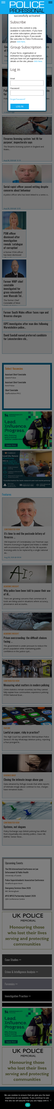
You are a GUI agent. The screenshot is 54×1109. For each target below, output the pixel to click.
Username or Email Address (27, 77)
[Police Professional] (27, 6)
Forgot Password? (17, 99)
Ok (27, 1105)
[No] (50, 1100)
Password (14, 88)
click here (21, 41)
